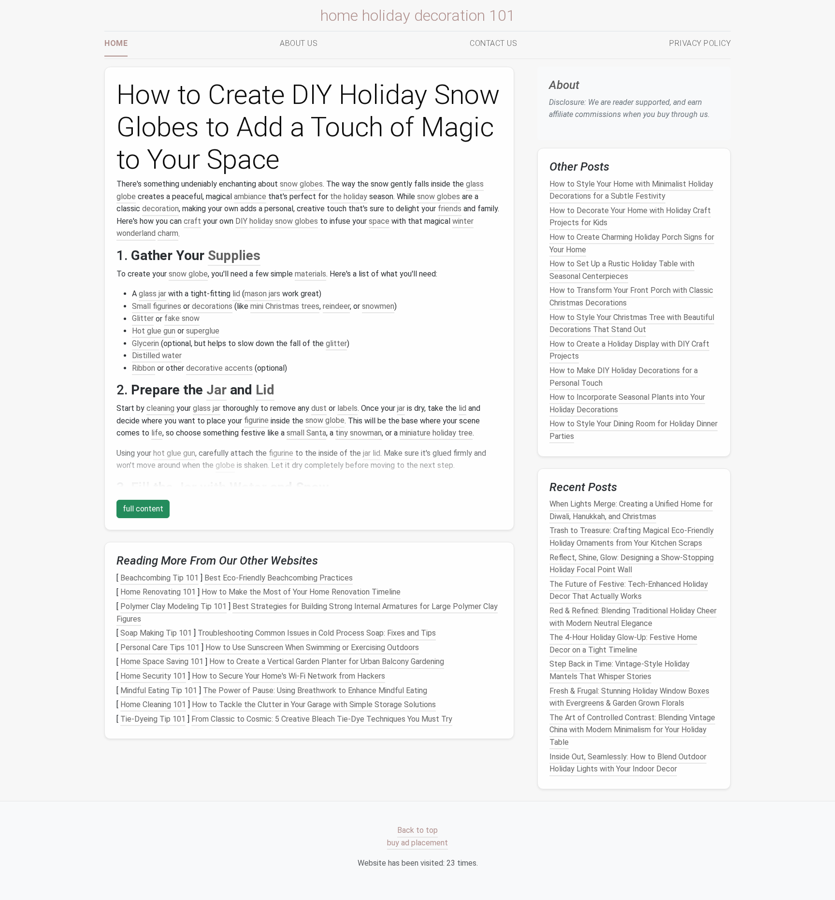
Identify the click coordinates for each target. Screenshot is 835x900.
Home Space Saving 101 (161, 662)
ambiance (250, 196)
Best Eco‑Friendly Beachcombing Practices (278, 577)
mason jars (262, 293)
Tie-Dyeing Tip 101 (153, 719)
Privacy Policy (700, 43)
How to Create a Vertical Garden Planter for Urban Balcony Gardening (326, 662)
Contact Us (493, 43)
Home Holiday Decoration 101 (417, 15)
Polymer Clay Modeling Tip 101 (173, 606)
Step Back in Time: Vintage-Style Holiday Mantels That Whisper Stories (619, 670)
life (156, 432)
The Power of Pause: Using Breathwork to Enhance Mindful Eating (315, 690)
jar (401, 408)
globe (225, 465)
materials (310, 273)
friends (449, 208)
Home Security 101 (153, 676)
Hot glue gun (153, 330)
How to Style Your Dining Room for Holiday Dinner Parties (633, 430)
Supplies (234, 255)
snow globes (301, 184)
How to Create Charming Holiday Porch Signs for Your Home (631, 243)
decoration (160, 208)
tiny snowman (358, 432)
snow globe (188, 273)
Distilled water (157, 355)
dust (319, 408)
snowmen (378, 306)
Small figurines (156, 306)
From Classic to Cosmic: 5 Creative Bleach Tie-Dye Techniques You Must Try (321, 719)
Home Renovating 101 (158, 592)
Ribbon (143, 368)
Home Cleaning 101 (153, 704)
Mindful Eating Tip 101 (158, 690)
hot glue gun (174, 453)
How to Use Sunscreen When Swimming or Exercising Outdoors (312, 647)
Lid (265, 390)
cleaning (160, 408)
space (379, 221)
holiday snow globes (283, 221)
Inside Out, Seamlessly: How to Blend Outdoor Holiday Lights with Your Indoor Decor (627, 762)
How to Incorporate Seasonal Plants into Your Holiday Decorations (627, 403)
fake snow (182, 318)
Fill (140, 487)
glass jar (152, 293)
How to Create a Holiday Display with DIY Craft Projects (629, 350)
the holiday (348, 196)
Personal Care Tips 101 (160, 647)
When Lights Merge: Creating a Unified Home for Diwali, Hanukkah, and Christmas (631, 510)
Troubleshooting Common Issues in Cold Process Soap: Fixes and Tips (317, 633)
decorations (212, 306)
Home (116, 43)
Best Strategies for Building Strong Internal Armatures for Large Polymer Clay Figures (307, 613)
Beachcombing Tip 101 (159, 577)
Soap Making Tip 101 (156, 633)
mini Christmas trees (284, 306)
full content (143, 508)
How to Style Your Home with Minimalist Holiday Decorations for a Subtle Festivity (631, 190)
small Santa (306, 432)
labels (347, 408)
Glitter (143, 318)
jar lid (371, 453)
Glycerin (145, 343)
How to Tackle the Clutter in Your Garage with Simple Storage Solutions (314, 704)
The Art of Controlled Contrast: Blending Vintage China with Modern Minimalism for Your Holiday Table (632, 730)
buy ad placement (417, 842)
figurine (256, 420)
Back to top (417, 830)
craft (192, 221)
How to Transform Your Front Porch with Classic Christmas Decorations (631, 296)
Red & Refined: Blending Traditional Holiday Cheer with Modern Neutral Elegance (633, 617)
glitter (336, 343)
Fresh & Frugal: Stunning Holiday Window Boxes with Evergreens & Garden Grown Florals (629, 697)
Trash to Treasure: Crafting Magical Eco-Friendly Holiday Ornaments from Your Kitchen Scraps (631, 537)
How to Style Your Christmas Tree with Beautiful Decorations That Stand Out (631, 323)
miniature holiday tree (436, 432)
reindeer (336, 306)
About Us (298, 43)
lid (236, 293)
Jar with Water (221, 487)
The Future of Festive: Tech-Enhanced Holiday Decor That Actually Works (628, 590)
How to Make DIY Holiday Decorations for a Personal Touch (623, 377)
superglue (202, 330)
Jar (216, 390)
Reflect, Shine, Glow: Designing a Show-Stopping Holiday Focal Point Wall (631, 563)
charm (168, 233)
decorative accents (219, 368)
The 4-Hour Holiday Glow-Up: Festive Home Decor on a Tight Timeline (623, 643)
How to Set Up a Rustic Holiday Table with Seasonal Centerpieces (621, 270)
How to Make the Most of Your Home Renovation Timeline (301, 592)
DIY (241, 221)
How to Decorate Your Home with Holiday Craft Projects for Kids (630, 217)
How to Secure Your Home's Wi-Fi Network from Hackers (288, 676)
